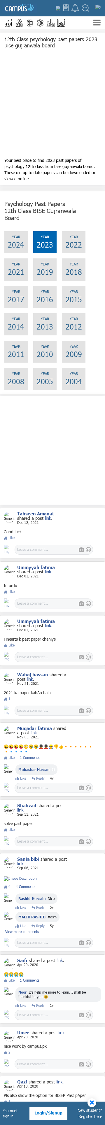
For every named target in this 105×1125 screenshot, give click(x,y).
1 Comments (29, 757)
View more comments (22, 932)
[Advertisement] (52, 104)
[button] (9, 22)
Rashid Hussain (32, 898)
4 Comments (25, 886)
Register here (90, 1116)
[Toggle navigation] (97, 23)
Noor (23, 992)
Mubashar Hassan (34, 769)
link (48, 518)
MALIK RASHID (32, 917)
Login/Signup (48, 1112)
